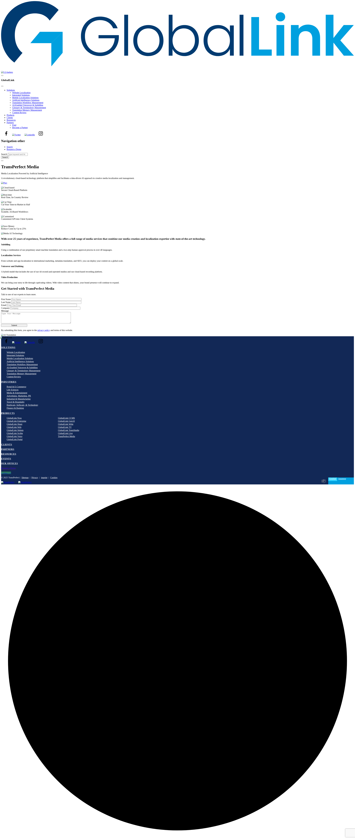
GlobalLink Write (65, 424)
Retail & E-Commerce (16, 387)
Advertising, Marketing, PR (19, 396)
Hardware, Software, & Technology (22, 405)
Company (5, 308)
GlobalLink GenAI (66, 421)
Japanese (342, 478)
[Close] (2, 86)
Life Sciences (12, 390)
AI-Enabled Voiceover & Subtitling (27, 105)
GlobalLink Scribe (15, 433)
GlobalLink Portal (14, 439)
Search (10, 147)
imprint (44, 477)
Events (6, 459)
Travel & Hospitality (16, 402)
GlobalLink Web (14, 427)
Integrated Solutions (21, 95)
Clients (10, 117)
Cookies (53, 477)
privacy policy (43, 330)
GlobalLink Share (14, 424)
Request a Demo (14, 149)
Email (3, 305)
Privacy (34, 477)
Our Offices (9, 463)
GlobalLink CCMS (66, 418)
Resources (11, 120)
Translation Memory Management (27, 110)
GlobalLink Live (65, 433)
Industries (8, 382)
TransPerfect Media (66, 436)
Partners (10, 122)
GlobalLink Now (14, 418)
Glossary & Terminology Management (29, 107)
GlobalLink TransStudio (68, 430)
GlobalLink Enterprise (16, 421)
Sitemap (25, 477)
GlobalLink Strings (15, 430)
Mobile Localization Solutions (25, 97)
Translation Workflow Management (27, 102)
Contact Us (6, 473)
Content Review (19, 112)
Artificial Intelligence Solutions (25, 100)
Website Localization (21, 92)
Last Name (6, 302)
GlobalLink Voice (14, 436)
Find (14, 125)
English (332, 478)
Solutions (11, 90)
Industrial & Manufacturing (19, 399)
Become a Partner (20, 127)
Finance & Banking (15, 408)
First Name (6, 299)
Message (5, 311)
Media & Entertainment (17, 393)
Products (10, 115)
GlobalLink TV (65, 427)
